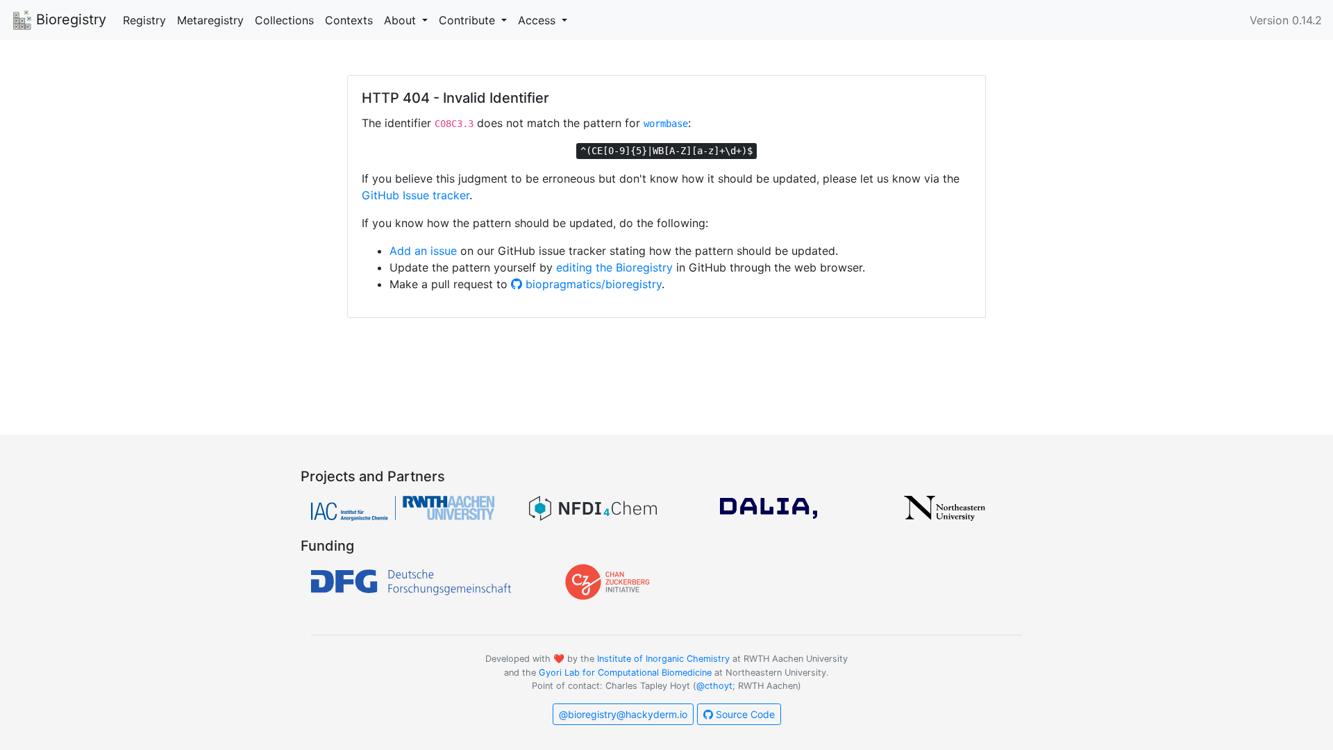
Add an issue (423, 251)
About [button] (401, 20)
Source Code (744, 714)
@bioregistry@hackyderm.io (623, 714)
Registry (144, 20)
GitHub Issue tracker (415, 195)
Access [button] (538, 20)
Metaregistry (210, 20)
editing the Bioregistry (614, 267)
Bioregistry (69, 19)
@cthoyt (714, 686)
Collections (284, 20)
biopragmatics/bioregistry (592, 284)
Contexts (349, 20)
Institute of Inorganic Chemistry (663, 658)
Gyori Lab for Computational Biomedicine (625, 672)
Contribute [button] (468, 20)
